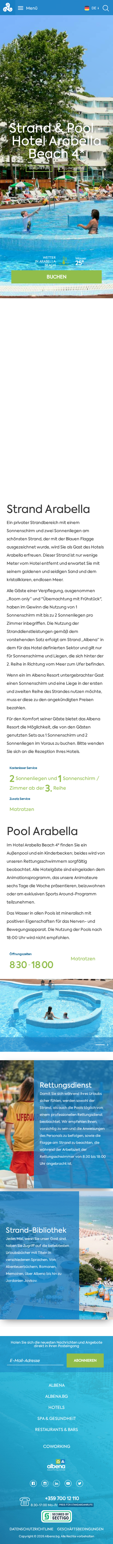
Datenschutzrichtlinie (31, 1529)
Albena (57, 1385)
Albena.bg (56, 1396)
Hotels (56, 1407)
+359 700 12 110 (62, 1498)
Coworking (56, 1446)
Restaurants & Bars (56, 1429)
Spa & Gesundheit (56, 1418)
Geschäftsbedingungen (80, 1529)
